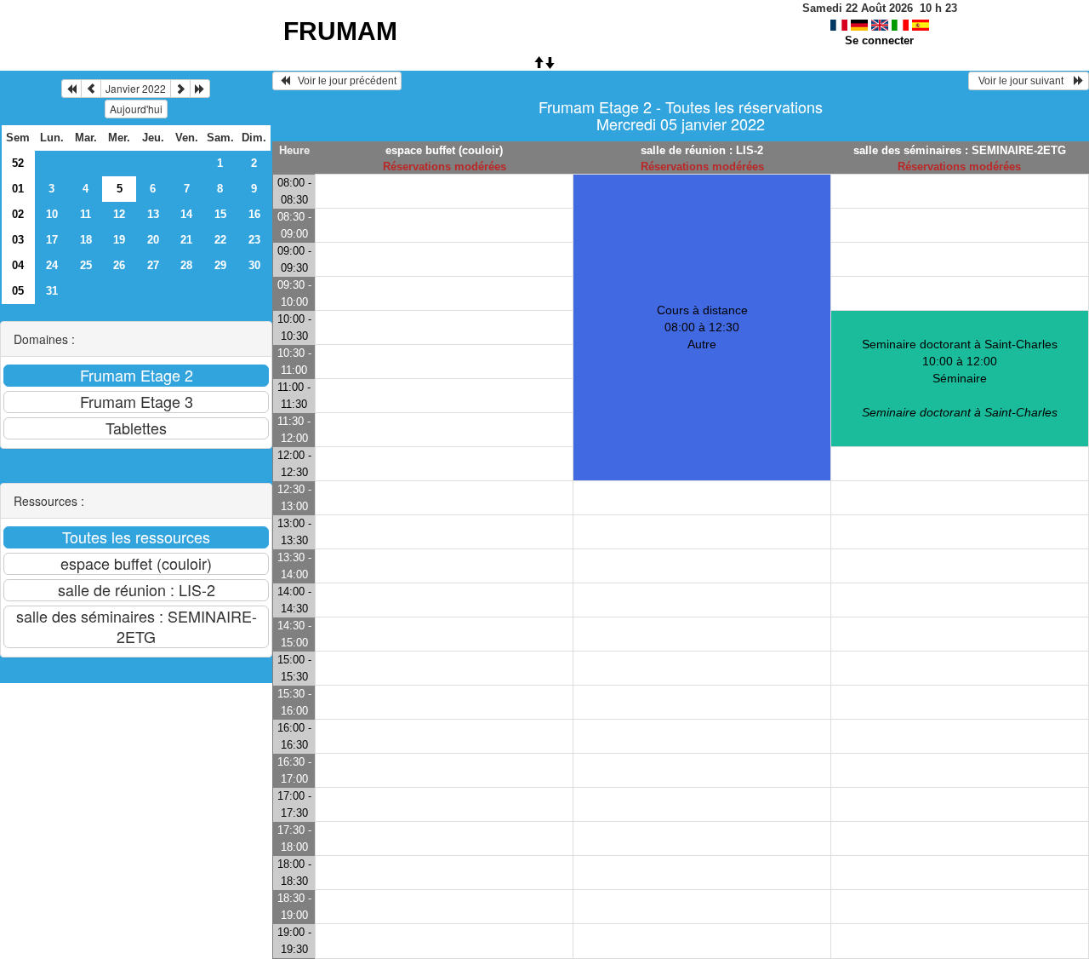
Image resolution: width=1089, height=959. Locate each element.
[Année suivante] (200, 88)
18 (86, 239)
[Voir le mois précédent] (91, 88)
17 (52, 239)
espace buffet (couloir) (444, 150)
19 (119, 239)
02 (18, 214)
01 (18, 188)
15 (220, 214)
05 (18, 290)
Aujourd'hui (136, 108)
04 (18, 265)
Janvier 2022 (135, 88)
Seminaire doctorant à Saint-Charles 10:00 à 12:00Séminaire (960, 378)
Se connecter (879, 40)
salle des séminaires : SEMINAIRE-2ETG (959, 150)
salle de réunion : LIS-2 (702, 150)
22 (220, 239)
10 (52, 214)
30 (254, 265)
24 (52, 265)
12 (119, 214)
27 (153, 265)
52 (18, 163)
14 (186, 214)
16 (254, 214)
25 (86, 265)
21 (186, 239)
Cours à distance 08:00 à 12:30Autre (702, 327)
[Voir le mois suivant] (180, 88)
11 (85, 214)
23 (254, 239)
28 (186, 265)
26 (119, 265)
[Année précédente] (71, 88)
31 (52, 290)
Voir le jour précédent (343, 81)
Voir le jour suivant (1023, 81)
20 (153, 239)
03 (18, 239)
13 (153, 214)
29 (220, 265)
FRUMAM (340, 31)
